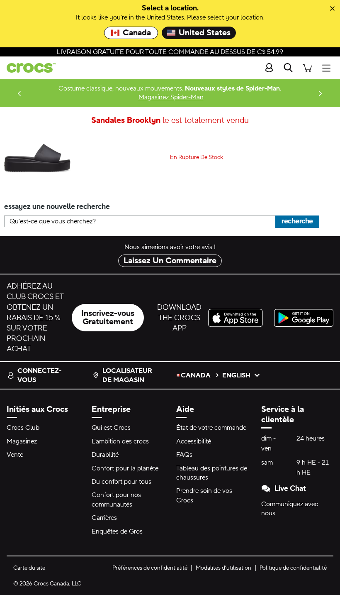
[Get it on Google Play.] (303, 318)
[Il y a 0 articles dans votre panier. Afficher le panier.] (307, 68)
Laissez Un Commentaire (170, 260)
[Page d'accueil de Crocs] (28, 68)
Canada (137, 32)
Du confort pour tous (121, 481)
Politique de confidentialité (293, 568)
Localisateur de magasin (127, 375)
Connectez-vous (39, 375)
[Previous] (19, 93)
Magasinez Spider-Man (171, 97)
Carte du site (29, 568)
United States (205, 32)
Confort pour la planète (125, 468)
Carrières (104, 518)
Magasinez (22, 441)
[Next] (321, 93)
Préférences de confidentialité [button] (149, 568)
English (236, 375)
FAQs (184, 455)
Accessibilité (193, 441)
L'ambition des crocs (120, 441)
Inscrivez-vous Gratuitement (107, 317)
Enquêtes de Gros (117, 531)
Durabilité (105, 455)
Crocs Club (23, 428)
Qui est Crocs (111, 428)
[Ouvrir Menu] (328, 68)
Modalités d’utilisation (223, 568)
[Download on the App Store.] (237, 318)
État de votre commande (211, 428)
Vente (15, 455)
